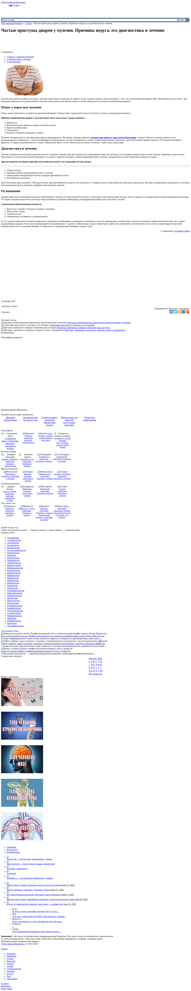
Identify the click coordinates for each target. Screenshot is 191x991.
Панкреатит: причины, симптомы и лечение (27, 492)
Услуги (10, 974)
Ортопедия (12, 588)
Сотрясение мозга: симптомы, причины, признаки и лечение (10, 443)
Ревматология (13, 608)
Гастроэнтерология (16, 550)
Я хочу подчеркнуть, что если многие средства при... (37, 921)
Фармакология (14, 621)
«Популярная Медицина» (13, 944)
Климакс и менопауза (17, 868)
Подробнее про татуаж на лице (30, 418)
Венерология (13, 548)
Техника (11, 971)
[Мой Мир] (183, 311)
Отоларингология (15, 590)
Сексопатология (15, 611)
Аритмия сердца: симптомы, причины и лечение (27, 462)
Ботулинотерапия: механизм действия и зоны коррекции (34, 894)
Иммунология (14, 565)
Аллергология (14, 540)
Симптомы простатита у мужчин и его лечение (72, 325)
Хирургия (12, 623)
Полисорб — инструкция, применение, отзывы (29, 859)
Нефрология (13, 583)
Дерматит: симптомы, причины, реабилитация (28, 439)
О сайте (5, 983)
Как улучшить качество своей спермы (62, 445)
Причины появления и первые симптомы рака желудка (83, 327)
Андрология (13, 545)
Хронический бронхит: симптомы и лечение (44, 517)
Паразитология (14, 595)
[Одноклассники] (179, 311)
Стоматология (14, 613)
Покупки (11, 961)
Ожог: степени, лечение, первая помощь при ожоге (45, 437)
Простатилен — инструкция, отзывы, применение (31, 864)
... (13, 926)
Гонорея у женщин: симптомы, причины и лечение (62, 476)
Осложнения (14, 62)
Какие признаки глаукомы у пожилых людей (28, 890)
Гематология (13, 553)
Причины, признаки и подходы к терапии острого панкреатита (94, 330)
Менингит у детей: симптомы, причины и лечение (27, 511)
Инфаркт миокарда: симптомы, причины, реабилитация (10, 462)
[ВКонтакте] (171, 311)
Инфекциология (15, 568)
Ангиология (13, 543)
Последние (12, 849)
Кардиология (13, 570)
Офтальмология (14, 593)
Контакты (5, 986)
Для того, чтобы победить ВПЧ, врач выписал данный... (39, 916)
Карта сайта (6, 988)
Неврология (13, 580)
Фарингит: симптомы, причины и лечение (9, 511)
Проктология (13, 600)
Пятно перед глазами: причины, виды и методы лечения (34, 885)
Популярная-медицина (12, 23)
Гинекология (13, 560)
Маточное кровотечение (10, 418)
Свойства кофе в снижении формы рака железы (50, 421)
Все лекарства (95, 674)
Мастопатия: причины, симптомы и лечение (10, 476)
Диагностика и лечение (19, 59)
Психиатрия (13, 603)
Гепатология (13, 558)
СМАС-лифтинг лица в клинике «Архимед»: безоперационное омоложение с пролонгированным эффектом (53, 643)
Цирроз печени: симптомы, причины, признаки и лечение (9, 495)
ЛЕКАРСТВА (95, 658)
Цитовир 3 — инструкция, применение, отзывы (30, 878)
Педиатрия (12, 598)
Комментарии (13, 852)
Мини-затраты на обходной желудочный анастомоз (69, 421)
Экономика (12, 979)
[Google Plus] (187, 311)
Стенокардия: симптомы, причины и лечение (62, 459)
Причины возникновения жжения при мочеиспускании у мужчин (99, 322)
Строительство (14, 969)
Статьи (28, 23)
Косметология (14, 573)
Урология (11, 618)
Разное (4, 949)
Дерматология (14, 563)
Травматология (14, 616)
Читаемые (11, 847)
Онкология (12, 585)
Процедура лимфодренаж (89, 418)
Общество (11, 956)
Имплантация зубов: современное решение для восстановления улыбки (41, 899)
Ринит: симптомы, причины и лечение (62, 508)
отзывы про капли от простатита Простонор (113, 137)
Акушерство (13, 538)
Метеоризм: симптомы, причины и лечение (45, 491)
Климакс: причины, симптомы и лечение (28, 477)
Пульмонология (14, 605)
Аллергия (11, 873)
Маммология (13, 575)
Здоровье (11, 953)
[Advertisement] (52, 42)
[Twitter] (175, 311)
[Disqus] (98, 374)
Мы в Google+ (14, 946)
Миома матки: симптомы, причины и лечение (45, 476)
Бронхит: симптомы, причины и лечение (44, 510)
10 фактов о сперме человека (62, 439)
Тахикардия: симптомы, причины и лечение (44, 459)
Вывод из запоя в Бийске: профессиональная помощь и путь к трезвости (35, 651)
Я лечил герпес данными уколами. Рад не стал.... (35, 911)
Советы (10, 963)
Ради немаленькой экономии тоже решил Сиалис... (36, 931)
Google (4, 946)
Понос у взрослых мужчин (20, 56)
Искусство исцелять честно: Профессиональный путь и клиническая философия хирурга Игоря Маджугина (52, 636)
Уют (9, 976)
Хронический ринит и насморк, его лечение (62, 515)
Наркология (12, 578)
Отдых (10, 958)
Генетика (11, 555)
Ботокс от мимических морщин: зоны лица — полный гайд (35, 904)
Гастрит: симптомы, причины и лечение (62, 492)
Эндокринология (15, 626)
